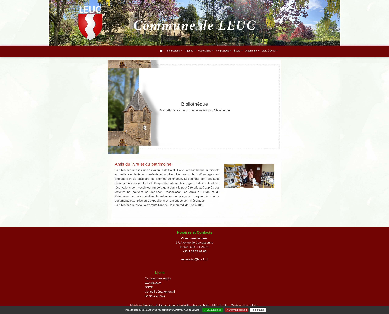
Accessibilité (201, 305)
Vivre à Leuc (180, 110)
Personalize (257, 310)
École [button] (237, 50)
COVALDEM (153, 282)
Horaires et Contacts (194, 232)
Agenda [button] (189, 50)
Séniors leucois (155, 296)
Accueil (164, 110)
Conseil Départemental (160, 291)
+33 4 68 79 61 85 (195, 251)
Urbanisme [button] (251, 50)
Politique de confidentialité (173, 305)
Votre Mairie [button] (205, 50)
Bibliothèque (222, 110)
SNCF (149, 287)
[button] (161, 51)
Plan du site (220, 305)
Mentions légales (141, 305)
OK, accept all (214, 310)
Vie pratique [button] (223, 50)
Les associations (201, 110)
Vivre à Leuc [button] (269, 50)
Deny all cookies (237, 310)
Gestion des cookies (244, 305)
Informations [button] (173, 50)
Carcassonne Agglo (158, 278)
